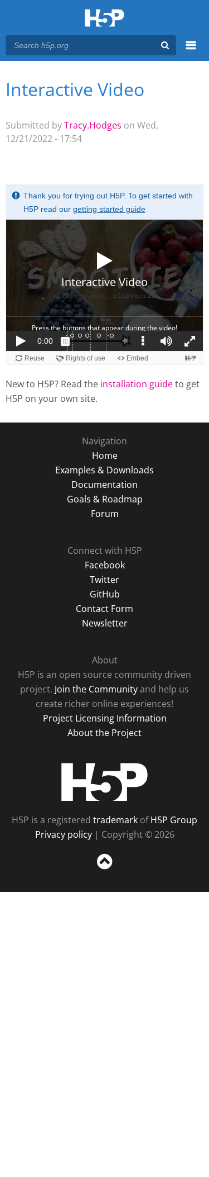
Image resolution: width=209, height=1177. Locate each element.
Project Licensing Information (105, 718)
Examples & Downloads (104, 470)
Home (105, 455)
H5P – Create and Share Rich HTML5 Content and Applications (104, 19)
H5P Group (173, 820)
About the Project (104, 733)
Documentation (104, 484)
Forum (105, 513)
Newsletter (105, 623)
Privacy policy (63, 834)
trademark (115, 820)
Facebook (105, 565)
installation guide (136, 384)
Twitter (104, 579)
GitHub (105, 594)
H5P (104, 781)
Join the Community (96, 689)
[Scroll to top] (104, 869)
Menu (190, 51)
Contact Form (104, 608)
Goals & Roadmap (105, 499)
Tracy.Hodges (92, 125)
